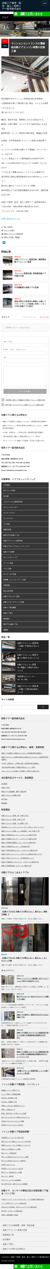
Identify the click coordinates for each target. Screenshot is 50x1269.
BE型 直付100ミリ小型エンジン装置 (13, 1113)
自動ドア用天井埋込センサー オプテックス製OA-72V (19, 850)
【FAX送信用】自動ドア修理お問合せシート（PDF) (21, 436)
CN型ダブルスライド (8, 1164)
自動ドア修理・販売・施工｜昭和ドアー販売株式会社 (30, 1257)
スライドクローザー (10, 507)
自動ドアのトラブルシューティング (16, 546)
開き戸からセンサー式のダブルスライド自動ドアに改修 (33, 998)
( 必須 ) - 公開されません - (15, 349)
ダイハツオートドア (10, 557)
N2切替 (6, 496)
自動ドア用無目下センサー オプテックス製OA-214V (19, 839)
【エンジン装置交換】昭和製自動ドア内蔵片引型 (30, 274)
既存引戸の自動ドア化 (11, 535)
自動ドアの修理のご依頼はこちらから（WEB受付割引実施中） (25, 422)
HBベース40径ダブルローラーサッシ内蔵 (14, 1157)
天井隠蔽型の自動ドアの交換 (26, 287)
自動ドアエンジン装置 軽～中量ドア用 (15, 815)
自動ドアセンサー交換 (11, 596)
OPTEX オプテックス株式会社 (11, 1211)
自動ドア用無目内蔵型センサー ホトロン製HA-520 (18, 842)
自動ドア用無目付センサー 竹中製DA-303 (15, 846)
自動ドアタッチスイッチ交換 (13, 602)
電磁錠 (5, 630)
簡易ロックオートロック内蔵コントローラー (16, 1145)
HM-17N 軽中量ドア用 (9, 1098)
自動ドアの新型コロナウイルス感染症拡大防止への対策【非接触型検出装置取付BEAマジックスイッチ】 (33, 1054)
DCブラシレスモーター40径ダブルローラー (15, 1117)
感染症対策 (7, 529)
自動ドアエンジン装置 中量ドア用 (13, 819)
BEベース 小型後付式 (8, 1153)
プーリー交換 (8, 563)
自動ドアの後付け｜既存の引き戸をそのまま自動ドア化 (33, 1016)
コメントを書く (9, 230)
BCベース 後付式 (7, 1176)
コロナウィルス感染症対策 (13, 502)
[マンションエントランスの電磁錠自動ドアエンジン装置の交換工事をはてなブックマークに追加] (4, 243)
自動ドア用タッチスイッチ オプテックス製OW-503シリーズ (21, 854)
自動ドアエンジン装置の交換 (10, 795)
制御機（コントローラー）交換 (14, 580)
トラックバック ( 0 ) (29, 317)
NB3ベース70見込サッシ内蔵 (10, 1149)
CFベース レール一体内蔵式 (11, 1180)
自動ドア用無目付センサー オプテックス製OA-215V (19, 835)
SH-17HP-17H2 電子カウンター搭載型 (14, 1184)
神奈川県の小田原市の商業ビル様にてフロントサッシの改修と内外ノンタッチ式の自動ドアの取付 (30, 303)
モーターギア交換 (9, 574)
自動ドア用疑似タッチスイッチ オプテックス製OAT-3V (20, 862)
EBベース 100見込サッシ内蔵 (11, 1172)
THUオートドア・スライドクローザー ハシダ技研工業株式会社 (22, 1199)
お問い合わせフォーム (10, 218)
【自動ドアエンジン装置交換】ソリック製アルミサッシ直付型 (33, 1072)
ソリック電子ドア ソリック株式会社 (13, 1203)
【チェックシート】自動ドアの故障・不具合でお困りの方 (23, 441)
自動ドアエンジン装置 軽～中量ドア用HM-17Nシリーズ (28, 646)
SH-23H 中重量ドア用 (9, 1102)
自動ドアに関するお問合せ (14, 1249)
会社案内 (4, 784)
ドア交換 (6, 524)
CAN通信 (6, 485)
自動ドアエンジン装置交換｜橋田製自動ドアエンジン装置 (30, 260)
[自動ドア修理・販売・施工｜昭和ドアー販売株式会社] (12, 6)
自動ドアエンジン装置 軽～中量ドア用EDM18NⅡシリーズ (28, 689)
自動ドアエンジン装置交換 (13, 234)
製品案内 (6, 619)
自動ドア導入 (8, 613)
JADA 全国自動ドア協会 (9, 1215)
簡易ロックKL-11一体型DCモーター (13, 1106)
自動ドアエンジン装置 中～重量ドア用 (14, 823)
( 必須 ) (8, 341)
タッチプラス (8, 518)
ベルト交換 (7, 568)
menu (45, 3)
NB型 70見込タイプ (8, 1109)
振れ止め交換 (8, 591)
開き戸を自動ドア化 (10, 624)
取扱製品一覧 (8, 1235)
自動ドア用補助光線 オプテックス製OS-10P (16, 866)
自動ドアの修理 (9, 552)
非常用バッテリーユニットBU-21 (12, 1125)
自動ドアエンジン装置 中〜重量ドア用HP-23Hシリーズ (28, 667)
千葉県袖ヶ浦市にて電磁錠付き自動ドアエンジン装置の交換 (25, 400)
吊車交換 (6, 585)
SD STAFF (8, 227)
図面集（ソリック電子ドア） (10, 1090)
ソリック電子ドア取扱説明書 (10, 1094)
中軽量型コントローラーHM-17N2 (12, 1137)
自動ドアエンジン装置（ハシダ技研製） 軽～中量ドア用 (20, 831)
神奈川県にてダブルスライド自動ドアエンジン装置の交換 (24, 405)
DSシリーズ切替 (9, 490)
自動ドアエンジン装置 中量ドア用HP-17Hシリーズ (28, 656)
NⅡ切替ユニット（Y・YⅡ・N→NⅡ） (26, 677)
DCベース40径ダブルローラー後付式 (13, 1161)
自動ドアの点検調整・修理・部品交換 (13, 791)
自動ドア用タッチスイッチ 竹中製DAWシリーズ (17, 858)
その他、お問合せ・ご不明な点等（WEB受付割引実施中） (24, 432)
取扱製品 (4, 803)
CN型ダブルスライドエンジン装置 (12, 1121)
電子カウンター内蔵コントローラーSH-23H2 (16, 1141)
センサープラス (9, 513)
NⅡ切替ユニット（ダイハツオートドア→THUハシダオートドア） (22, 827)
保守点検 (4, 799)
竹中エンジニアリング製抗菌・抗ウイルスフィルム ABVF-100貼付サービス (33, 980)
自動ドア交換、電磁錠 (12, 237)
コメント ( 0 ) (44, 317)
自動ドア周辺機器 (9, 607)
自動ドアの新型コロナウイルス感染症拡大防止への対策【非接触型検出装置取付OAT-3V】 (33, 1035)
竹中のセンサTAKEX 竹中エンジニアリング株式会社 (19, 1207)
